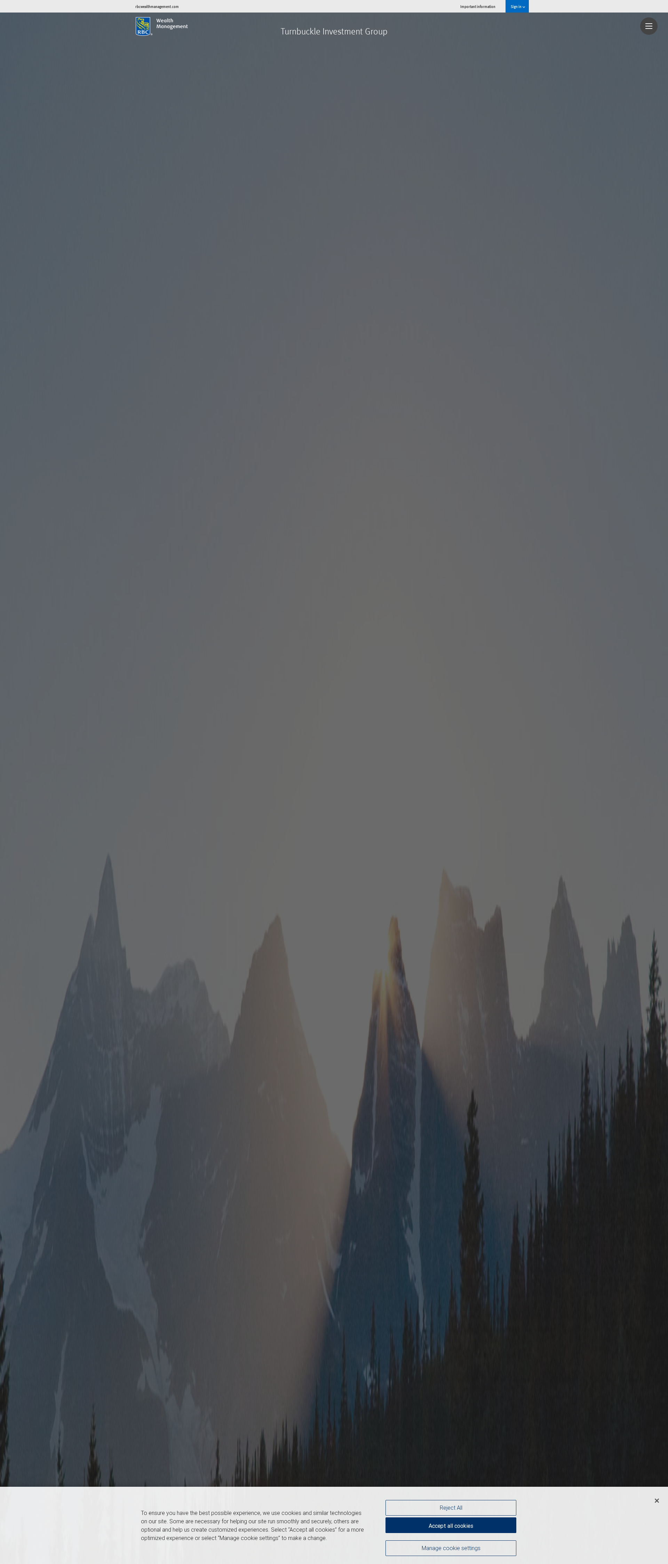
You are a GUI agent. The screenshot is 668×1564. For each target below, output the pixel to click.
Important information (477, 6)
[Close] (657, 1500)
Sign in (516, 6)
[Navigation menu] (649, 26)
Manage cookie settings (451, 1547)
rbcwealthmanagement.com (157, 6)
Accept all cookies (451, 1525)
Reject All (451, 1507)
